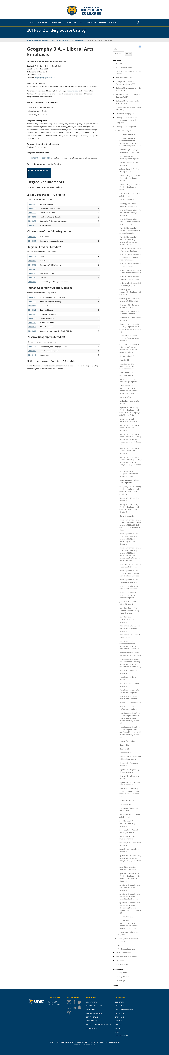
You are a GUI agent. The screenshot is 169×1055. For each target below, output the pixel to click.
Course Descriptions (124, 953)
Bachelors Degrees (77, 40)
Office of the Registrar (124, 1009)
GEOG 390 (32, 331)
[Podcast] (69, 1013)
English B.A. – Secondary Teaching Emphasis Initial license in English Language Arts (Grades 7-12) (129, 411)
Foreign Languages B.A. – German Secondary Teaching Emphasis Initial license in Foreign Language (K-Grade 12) (130, 462)
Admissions (55, 22)
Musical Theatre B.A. (127, 741)
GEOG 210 (32, 208)
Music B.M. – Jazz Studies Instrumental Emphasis (129, 697)
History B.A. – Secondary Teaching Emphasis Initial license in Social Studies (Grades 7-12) (129, 508)
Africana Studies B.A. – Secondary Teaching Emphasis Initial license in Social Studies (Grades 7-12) (130, 142)
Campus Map (119, 1006)
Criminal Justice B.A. (126, 356)
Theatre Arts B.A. (126, 917)
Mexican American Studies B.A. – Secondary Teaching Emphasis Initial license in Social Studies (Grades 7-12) (130, 663)
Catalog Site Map (122, 976)
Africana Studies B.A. (127, 134)
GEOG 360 (32, 323)
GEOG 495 (32, 225)
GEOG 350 (32, 278)
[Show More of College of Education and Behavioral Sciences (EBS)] (113, 81)
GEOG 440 (32, 355)
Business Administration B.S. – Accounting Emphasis (130, 249)
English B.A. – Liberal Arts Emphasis (129, 402)
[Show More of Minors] (115, 944)
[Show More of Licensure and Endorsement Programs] (115, 931)
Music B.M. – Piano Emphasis (130, 702)
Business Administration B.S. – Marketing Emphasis (130, 284)
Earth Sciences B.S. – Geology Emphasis (127, 374)
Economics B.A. (125, 397)
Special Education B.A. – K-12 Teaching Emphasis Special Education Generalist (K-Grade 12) (130, 877)
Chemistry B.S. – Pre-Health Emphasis (130, 318)
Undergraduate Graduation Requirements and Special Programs (126, 120)
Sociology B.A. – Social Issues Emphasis (130, 843)
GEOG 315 (32, 310)
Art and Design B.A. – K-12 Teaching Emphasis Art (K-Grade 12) (129, 187)
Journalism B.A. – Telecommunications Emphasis (127, 619)
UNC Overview (91, 1002)
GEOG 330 (32, 318)
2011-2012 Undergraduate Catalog (37, 40)
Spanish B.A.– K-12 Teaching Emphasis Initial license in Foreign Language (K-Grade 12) (130, 859)
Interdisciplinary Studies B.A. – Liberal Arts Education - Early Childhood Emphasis (130, 573)
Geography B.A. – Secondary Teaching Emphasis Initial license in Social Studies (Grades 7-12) (130, 490)
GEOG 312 (32, 306)
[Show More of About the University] (113, 67)
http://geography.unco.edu (45, 77)
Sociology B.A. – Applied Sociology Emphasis (128, 831)
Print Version (121, 63)
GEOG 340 (32, 269)
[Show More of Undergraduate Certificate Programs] (115, 938)
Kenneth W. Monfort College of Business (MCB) (128, 95)
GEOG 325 (46, 158)
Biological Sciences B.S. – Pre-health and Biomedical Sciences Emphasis (129, 230)
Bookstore (119, 1002)
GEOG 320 (32, 314)
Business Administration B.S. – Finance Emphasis (130, 265)
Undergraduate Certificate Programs (128, 939)
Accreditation (91, 1021)
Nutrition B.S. (124, 749)
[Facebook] (74, 1002)
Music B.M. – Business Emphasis (127, 678)
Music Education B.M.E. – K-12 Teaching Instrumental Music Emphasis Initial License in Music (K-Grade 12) (129, 718)
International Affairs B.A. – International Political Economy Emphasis (129, 595)
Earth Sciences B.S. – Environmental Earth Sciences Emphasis (127, 366)
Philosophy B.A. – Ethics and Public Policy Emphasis (130, 757)
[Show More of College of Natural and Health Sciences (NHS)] (113, 100)
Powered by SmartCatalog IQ (84, 1045)
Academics (42, 22)
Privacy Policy (54, 1042)
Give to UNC (119, 1017)
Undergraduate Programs (60, 40)
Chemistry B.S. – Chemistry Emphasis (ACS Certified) (129, 299)
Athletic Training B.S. (127, 199)
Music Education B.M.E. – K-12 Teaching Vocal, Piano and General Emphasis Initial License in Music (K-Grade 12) (130, 732)
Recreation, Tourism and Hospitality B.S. (128, 809)
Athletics (91, 22)
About (31, 22)
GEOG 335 (32, 265)
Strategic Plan (92, 1017)
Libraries (118, 1021)
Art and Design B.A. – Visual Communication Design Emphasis (129, 178)
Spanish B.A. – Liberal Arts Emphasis (129, 850)
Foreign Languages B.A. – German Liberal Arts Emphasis (129, 450)
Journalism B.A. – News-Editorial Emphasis (128, 602)
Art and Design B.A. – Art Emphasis (129, 163)
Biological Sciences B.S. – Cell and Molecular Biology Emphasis (130, 212)
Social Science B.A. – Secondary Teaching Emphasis (127, 823)
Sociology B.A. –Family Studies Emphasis (127, 837)
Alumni (102, 22)
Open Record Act (121, 1036)
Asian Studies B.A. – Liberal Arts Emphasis (129, 194)
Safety (117, 1028)
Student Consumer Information (98, 1025)
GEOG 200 (32, 204)
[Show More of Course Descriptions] (113, 952)
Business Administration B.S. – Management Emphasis (130, 277)
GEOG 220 (32, 213)
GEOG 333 (32, 261)
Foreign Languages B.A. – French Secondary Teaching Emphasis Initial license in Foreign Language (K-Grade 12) (130, 439)
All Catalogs (120, 980)
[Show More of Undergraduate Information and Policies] (113, 71)
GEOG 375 (32, 221)
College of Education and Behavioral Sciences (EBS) (126, 82)
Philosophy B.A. (125, 752)
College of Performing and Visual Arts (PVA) (128, 108)
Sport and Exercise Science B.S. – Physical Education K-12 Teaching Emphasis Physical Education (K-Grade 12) (130, 908)
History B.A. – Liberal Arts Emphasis (129, 499)
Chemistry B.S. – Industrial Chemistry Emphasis (129, 312)
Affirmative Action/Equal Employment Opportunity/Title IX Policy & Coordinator (90, 1042)
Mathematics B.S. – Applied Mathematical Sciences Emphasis (129, 628)
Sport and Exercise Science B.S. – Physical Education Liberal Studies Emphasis (129, 896)
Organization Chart (94, 1013)
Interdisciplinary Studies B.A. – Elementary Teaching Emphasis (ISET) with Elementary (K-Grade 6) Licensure (130, 539)
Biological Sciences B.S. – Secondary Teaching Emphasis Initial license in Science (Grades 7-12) (128, 241)
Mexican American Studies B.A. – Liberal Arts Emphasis (130, 653)
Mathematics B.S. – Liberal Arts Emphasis (129, 636)
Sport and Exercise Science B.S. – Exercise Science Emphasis (129, 887)
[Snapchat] (80, 1007)
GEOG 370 (32, 327)
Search (128, 54)
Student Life (70, 22)
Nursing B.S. (124, 745)
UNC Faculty (120, 960)
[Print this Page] (140, 47)
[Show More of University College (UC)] (113, 113)
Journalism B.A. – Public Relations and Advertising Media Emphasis (129, 610)
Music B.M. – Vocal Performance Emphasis (128, 707)
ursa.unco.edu (72, 91)
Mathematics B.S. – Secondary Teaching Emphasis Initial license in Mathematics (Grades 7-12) (129, 645)
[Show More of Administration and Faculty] (113, 956)
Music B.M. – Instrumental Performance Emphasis (129, 691)
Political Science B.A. (127, 800)
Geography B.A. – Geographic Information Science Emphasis (128, 473)
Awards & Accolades (94, 1006)
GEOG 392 (32, 351)
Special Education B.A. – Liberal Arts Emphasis (128, 868)
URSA (117, 1032)
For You (112, 22)
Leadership (90, 1009)
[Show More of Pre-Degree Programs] (115, 948)
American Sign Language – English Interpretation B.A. (129, 150)
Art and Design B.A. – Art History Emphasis (129, 170)
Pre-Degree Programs (126, 949)
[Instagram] (69, 1002)
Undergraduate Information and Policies (128, 72)
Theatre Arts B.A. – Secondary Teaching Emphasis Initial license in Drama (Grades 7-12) (128, 924)
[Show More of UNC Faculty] (113, 960)
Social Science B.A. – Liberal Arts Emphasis (129, 815)
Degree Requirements (38, 170)
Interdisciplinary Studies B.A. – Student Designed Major (130, 581)
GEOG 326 (32, 256)
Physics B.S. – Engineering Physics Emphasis (129, 770)
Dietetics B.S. (124, 360)
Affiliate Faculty (122, 964)
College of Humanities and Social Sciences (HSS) (128, 89)
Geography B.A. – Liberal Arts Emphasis (129, 481)
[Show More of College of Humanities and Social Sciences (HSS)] (113, 87)
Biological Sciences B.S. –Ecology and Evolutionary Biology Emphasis (129, 221)
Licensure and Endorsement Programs (128, 933)
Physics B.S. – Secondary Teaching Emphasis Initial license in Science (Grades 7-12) (130, 792)
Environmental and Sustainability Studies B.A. (129, 420)
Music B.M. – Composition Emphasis (129, 684)
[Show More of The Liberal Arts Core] (113, 77)
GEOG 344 (32, 273)
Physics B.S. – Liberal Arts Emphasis (129, 777)
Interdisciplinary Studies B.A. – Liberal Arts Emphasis (130, 565)
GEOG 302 (32, 237)
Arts (81, 22)
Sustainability (91, 1028)
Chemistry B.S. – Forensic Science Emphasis (129, 306)
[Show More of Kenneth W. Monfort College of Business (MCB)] (113, 94)
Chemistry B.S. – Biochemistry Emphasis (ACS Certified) (130, 292)
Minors (120, 945)
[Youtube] (69, 1007)
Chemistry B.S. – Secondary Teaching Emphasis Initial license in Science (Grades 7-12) (130, 328)
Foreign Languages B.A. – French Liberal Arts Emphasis (129, 427)
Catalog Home (121, 972)
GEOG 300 (34, 158)
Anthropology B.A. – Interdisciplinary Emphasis (129, 157)
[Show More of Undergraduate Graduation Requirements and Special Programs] (113, 117)
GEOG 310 (32, 302)
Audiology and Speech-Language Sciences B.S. (128, 204)
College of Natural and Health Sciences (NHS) (127, 102)
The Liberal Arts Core (124, 77)
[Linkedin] (74, 1007)
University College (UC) (125, 113)
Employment (120, 1013)
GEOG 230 (32, 217)
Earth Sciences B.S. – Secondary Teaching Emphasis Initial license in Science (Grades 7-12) (128, 389)
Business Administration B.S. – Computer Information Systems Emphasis (130, 257)
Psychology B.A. (125, 804)
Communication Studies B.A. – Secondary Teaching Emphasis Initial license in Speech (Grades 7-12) (130, 348)
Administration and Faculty (126, 956)
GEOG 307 (32, 241)
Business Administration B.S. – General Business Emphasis (130, 271)
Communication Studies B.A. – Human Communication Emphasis (130, 338)
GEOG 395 (32, 282)
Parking (118, 1025)
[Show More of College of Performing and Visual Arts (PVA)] (113, 107)
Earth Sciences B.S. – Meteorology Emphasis (128, 380)
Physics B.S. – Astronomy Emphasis (129, 764)
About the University (124, 67)
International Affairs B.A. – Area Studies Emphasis (129, 587)
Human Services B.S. (127, 516)
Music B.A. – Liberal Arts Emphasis (128, 671)
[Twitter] (80, 1002)
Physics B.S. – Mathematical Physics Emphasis (129, 783)
